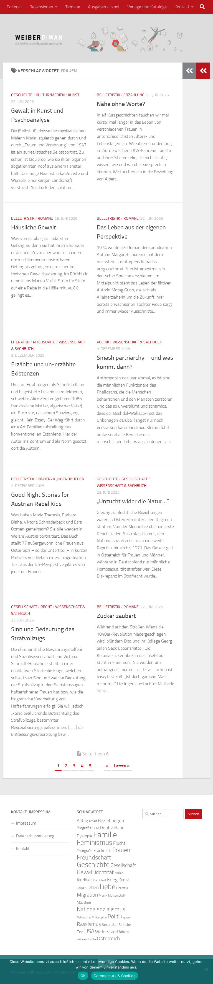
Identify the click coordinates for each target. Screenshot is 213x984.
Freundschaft (94, 857)
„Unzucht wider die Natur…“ (133, 501)
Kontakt (181, 6)
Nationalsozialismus (101, 909)
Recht (46, 607)
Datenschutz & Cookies (114, 975)
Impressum (26, 823)
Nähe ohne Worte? (121, 104)
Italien (119, 873)
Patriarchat (84, 917)
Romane (45, 218)
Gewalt (85, 872)
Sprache (125, 924)
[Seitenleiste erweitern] (203, 71)
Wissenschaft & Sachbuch (137, 342)
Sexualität (110, 924)
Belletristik (108, 95)
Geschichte (21, 95)
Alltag (82, 820)
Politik (103, 342)
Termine (72, 6)
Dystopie (84, 835)
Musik (103, 895)
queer (127, 917)
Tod (80, 931)
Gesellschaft (134, 479)
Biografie (84, 828)
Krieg (112, 880)
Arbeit (93, 821)
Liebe (107, 886)
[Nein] (206, 969)
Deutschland (112, 827)
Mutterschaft (116, 895)
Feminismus (94, 842)
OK (83, 975)
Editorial (14, 6)
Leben (93, 887)
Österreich (108, 938)
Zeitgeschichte (86, 939)
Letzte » (122, 765)
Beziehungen (111, 820)
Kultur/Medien (50, 95)
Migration (87, 895)
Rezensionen (41, 6)
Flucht (119, 843)
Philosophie (44, 342)
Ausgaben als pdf (104, 6)
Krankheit (99, 880)
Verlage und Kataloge (147, 6)
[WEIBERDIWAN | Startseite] (106, 38)
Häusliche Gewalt (33, 227)
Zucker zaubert (116, 616)
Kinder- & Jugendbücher (61, 479)
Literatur (20, 342)
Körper (81, 888)
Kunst (73, 95)
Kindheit (84, 879)
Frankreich (102, 850)
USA (89, 931)
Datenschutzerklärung (35, 835)
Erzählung (133, 95)
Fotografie (85, 851)
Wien (124, 931)
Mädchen (84, 902)
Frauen (121, 850)
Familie (105, 835)
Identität (104, 872)
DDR (95, 828)
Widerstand (106, 931)
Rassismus (89, 924)
